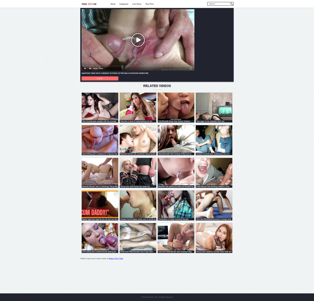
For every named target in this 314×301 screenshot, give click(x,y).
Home (113, 4)
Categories (123, 4)
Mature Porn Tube (116, 258)
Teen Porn (149, 4)
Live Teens (136, 4)
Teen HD (89, 4)
